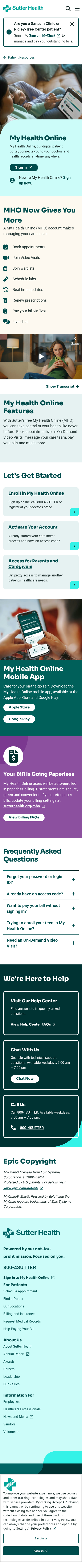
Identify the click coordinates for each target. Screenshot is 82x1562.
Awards (9, 1361)
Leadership (11, 1376)
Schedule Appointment (20, 1291)
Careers (9, 1369)
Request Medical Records (22, 1321)
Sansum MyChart (42, 35)
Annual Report (17, 1354)
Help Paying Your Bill (18, 1328)
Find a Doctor (13, 1298)
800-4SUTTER (32, 1127)
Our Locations (13, 1306)
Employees (11, 1401)
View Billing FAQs (24, 817)
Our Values (11, 1384)
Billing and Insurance (18, 1313)
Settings (41, 1538)
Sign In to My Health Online (26, 1278)
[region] (41, 1518)
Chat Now (25, 1078)
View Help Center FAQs (31, 1024)
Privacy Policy (44, 1528)
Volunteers (11, 1431)
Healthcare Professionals (22, 1409)
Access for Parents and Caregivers (33, 563)
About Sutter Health (17, 1346)
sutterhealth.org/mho (25, 805)
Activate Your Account (33, 527)
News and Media (19, 1416)
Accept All (41, 1551)
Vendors (9, 1424)
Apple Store (19, 707)
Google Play (19, 719)
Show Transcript (60, 386)
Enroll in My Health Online (36, 493)
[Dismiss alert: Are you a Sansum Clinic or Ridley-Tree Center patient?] (72, 24)
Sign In (26, 168)
